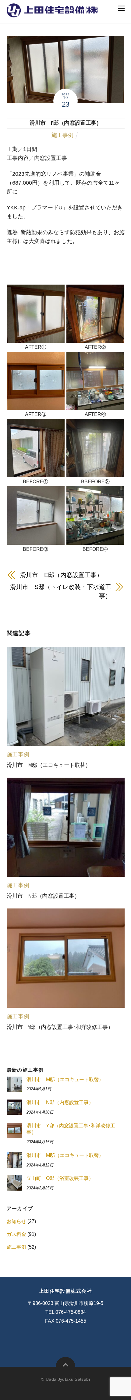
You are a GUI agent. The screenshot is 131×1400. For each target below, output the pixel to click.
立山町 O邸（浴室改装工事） (60, 1178)
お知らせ (16, 1221)
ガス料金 (16, 1234)
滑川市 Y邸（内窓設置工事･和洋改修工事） (60, 1027)
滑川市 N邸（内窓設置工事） (43, 896)
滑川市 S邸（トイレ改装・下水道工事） (60, 591)
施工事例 (62, 135)
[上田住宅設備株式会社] (52, 13)
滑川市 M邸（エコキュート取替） (49, 765)
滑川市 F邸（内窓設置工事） (66, 123)
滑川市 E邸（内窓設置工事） (61, 575)
